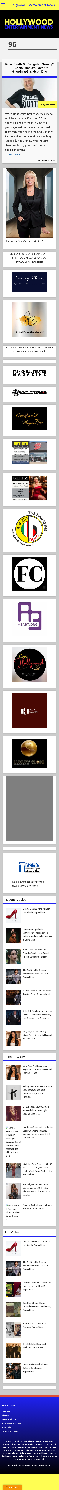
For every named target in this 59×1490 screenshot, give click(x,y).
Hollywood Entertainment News (32, 5)
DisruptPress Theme (41, 1465)
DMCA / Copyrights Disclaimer (13, 1423)
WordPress (23, 1465)
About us (5, 1415)
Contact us (6, 1411)
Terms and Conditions (10, 1431)
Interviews (47, 105)
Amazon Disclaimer (9, 1419)
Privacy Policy (6, 1427)
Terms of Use (24, 1459)
